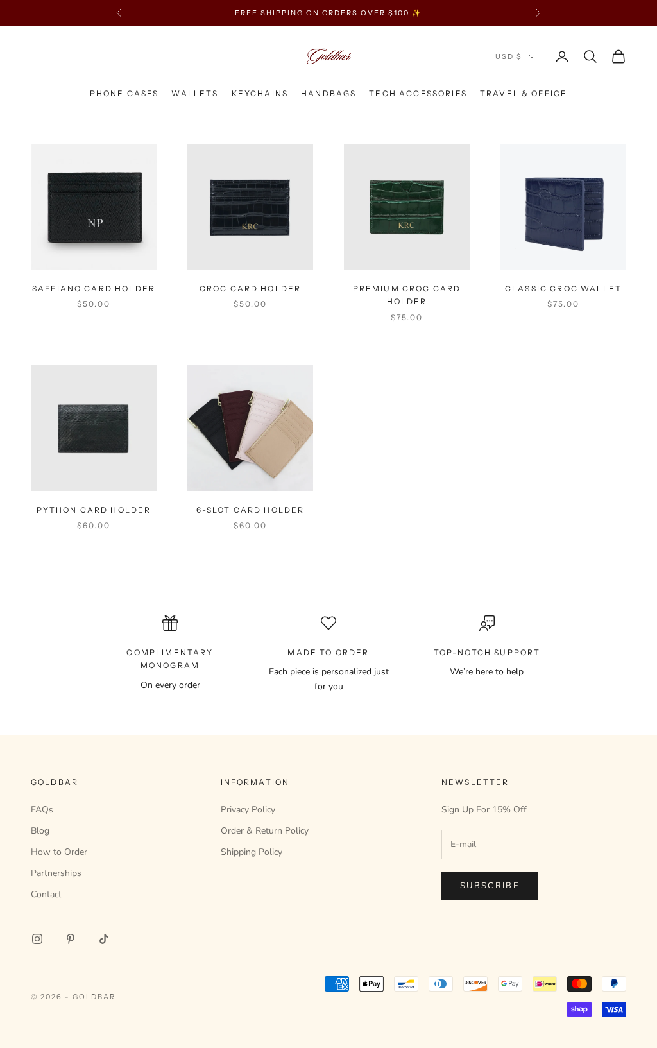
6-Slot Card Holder (250, 510)
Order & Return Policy (265, 831)
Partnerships (56, 873)
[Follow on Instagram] (37, 938)
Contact (46, 894)
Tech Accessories (418, 93)
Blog (40, 831)
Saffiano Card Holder (93, 288)
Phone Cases (124, 93)
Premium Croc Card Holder (407, 295)
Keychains (260, 93)
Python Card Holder (94, 510)
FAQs (42, 809)
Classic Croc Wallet (563, 288)
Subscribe (490, 885)
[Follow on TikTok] (104, 938)
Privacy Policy (248, 809)
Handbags (328, 93)
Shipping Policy (251, 852)
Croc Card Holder (251, 288)
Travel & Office (523, 93)
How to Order (59, 852)
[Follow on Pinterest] (70, 938)
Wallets (194, 93)
